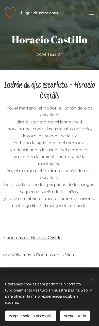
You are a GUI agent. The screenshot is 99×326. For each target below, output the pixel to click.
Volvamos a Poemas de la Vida (42, 255)
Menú (91, 13)
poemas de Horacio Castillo (34, 237)
